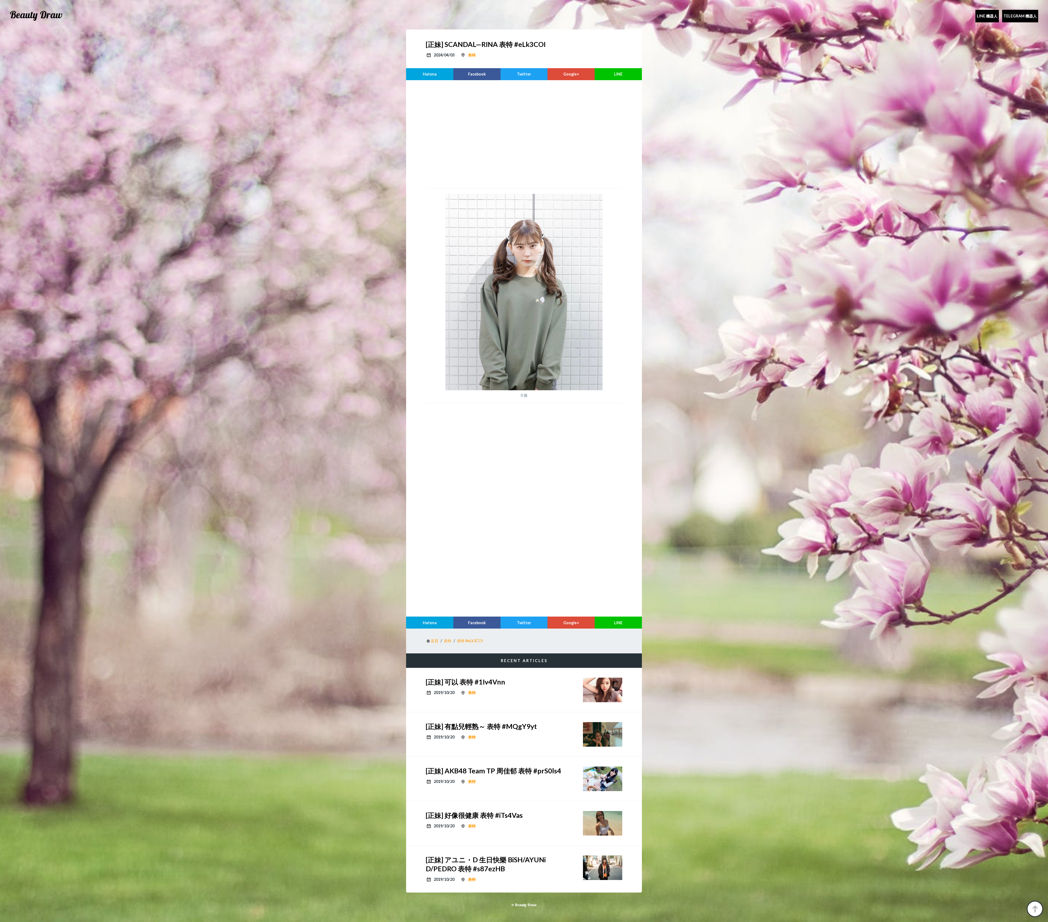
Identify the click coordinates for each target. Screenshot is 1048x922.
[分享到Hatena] (429, 74)
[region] (524, 133)
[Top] (1035, 909)
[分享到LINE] (618, 74)
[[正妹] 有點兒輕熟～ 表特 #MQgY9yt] (602, 734)
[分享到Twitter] (524, 74)
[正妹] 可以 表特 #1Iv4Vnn (465, 682)
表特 (472, 55)
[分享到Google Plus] (571, 74)
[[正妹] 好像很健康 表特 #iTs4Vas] (602, 823)
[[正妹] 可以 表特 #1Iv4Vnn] (602, 690)
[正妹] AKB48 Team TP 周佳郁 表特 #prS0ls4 (493, 771)
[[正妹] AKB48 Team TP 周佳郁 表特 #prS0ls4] (602, 779)
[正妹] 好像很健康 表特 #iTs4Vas (474, 815)
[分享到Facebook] (477, 74)
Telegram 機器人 (1020, 16)
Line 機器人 (987, 16)
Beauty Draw (36, 15)
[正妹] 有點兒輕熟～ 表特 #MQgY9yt (481, 726)
